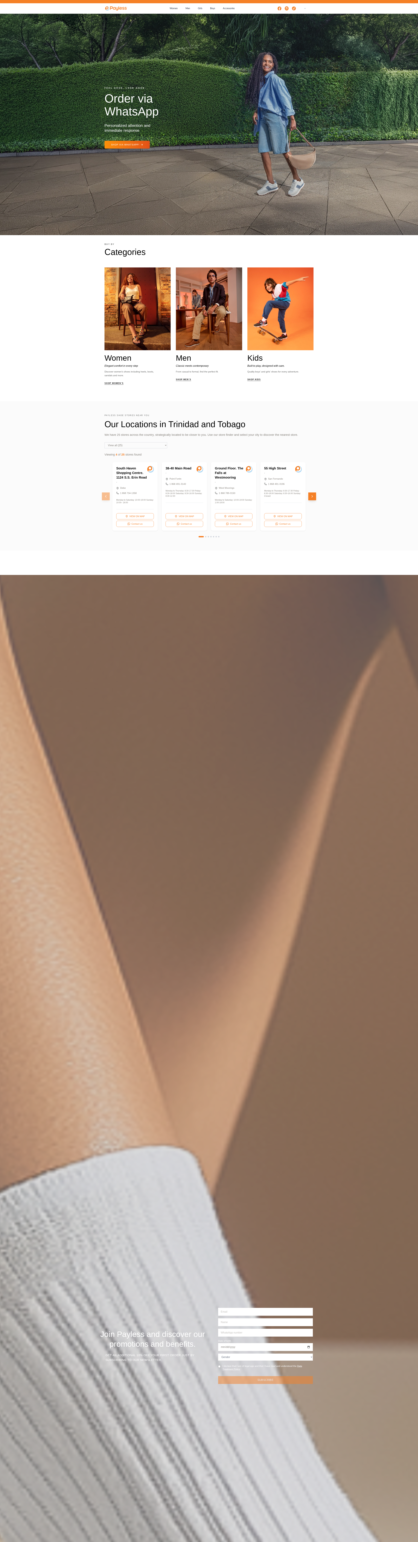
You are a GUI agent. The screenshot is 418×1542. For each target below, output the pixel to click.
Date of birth (224, 1341)
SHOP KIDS (254, 379)
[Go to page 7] (218, 536)
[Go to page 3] (208, 536)
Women (174, 8)
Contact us (137, 523)
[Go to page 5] (213, 536)
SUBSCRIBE (265, 1380)
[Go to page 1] (201, 536)
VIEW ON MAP (137, 516)
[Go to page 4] (211, 536)
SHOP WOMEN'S (114, 383)
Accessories (229, 8)
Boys (212, 8)
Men (187, 8)
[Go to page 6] (216, 536)
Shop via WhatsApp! (125, 144)
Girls (200, 8)
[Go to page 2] (205, 536)
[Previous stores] (106, 496)
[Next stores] (312, 496)
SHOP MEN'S (183, 379)
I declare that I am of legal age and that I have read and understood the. (262, 1367)
